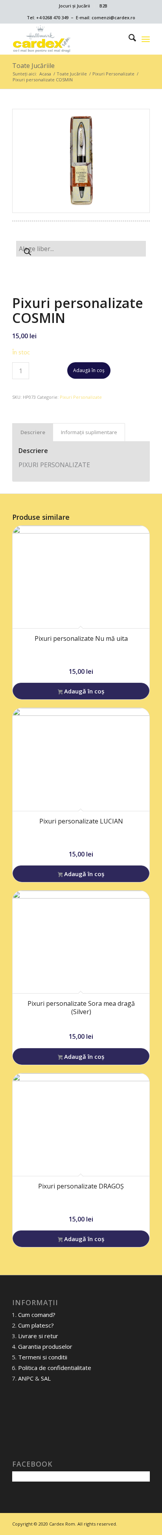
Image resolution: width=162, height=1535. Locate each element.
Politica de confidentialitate (54, 1368)
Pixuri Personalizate (81, 397)
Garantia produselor (45, 1346)
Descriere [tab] (32, 432)
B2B (103, 6)
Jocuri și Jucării (74, 6)
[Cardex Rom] (67, 39)
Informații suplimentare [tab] (89, 432)
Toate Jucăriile (33, 65)
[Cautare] (128, 39)
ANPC (25, 1378)
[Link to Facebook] (144, 1523)
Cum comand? (36, 1315)
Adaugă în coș (89, 370)
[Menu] (146, 38)
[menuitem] (74, 6)
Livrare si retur (38, 1336)
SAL (46, 1378)
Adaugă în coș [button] (83, 691)
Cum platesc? (36, 1325)
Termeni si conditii (42, 1357)
